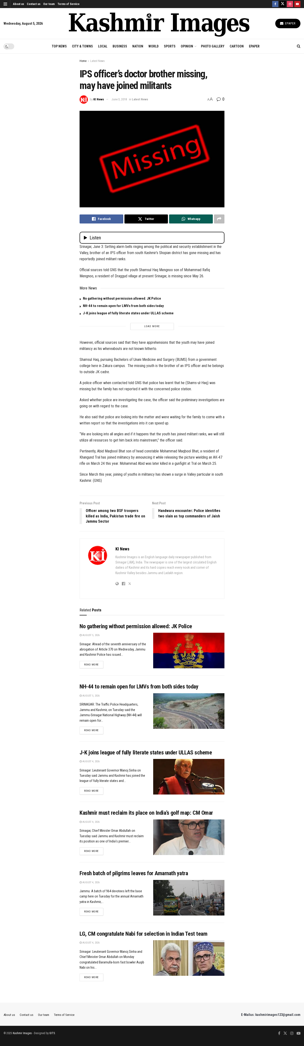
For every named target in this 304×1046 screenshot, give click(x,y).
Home (83, 61)
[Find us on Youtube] (297, 4)
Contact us (33, 4)
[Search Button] (298, 46)
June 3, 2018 (119, 99)
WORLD (153, 46)
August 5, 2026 (91, 635)
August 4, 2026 (91, 761)
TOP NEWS (59, 46)
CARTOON (237, 46)
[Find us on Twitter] (283, 4)
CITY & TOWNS (82, 46)
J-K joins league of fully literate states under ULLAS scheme (128, 313)
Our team (49, 4)
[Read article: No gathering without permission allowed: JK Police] (188, 650)
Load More (152, 326)
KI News (98, 99)
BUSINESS (120, 46)
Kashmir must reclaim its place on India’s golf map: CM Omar (146, 812)
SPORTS (170, 46)
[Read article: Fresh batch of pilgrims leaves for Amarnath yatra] (188, 898)
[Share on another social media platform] (219, 218)
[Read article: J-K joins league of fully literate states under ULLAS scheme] (188, 777)
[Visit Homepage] (159, 23)
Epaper (290, 23)
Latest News (97, 61)
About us (18, 4)
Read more (93, 664)
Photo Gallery (212, 46)
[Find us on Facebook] (275, 4)
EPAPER (254, 46)
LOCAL (102, 46)
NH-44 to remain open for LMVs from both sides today (123, 306)
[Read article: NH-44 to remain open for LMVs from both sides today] (188, 711)
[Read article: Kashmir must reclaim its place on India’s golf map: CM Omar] (188, 837)
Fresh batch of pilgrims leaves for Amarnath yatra (134, 873)
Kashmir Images (22, 1033)
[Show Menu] (5, 4)
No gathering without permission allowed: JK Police (122, 298)
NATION (137, 46)
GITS (52, 1033)
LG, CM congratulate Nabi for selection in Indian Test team (143, 933)
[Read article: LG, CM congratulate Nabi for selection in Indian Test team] (188, 958)
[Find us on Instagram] (290, 4)
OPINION (187, 46)
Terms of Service (68, 4)
